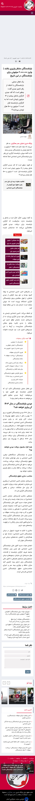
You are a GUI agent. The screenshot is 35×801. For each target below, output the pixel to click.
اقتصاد (24, 758)
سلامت (11, 758)
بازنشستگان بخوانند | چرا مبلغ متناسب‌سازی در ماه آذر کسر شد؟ (19, 620)
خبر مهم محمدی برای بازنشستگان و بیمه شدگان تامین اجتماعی (17, 723)
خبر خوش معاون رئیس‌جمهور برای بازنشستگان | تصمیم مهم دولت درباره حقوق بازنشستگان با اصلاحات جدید (12, 250)
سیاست (31, 758)
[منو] (17, 13)
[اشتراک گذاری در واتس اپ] (19, 590)
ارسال (27, 672)
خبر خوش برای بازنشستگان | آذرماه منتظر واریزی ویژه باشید (16, 631)
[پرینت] (16, 61)
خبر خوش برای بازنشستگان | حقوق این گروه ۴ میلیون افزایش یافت (17, 625)
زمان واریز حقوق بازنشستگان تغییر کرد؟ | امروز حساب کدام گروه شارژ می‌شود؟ (16, 636)
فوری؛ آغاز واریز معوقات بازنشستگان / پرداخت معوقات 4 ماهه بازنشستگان (13, 355)
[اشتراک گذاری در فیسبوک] (13, 590)
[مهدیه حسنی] (29, 136)
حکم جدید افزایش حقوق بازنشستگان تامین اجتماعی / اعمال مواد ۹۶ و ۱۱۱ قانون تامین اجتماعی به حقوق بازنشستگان (12, 282)
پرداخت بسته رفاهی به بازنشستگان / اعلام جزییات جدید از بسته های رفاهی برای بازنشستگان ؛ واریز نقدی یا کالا (12, 266)
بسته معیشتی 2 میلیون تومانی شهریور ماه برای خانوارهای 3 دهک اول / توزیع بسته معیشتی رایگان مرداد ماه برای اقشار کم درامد (12, 242)
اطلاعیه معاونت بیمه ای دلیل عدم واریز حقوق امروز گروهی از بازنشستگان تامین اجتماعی (14, 184)
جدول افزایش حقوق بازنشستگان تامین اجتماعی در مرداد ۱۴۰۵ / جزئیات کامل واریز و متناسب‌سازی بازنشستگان (13, 378)
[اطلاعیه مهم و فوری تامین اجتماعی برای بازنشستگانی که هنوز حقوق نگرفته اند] (24, 274)
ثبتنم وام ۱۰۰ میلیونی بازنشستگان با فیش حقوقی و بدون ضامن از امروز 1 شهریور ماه (13, 345)
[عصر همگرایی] (29, 5)
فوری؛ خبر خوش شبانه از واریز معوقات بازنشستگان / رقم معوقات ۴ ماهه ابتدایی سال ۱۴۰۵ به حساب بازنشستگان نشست (12, 767)
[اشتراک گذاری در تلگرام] (16, 590)
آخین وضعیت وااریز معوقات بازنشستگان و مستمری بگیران (19, 717)
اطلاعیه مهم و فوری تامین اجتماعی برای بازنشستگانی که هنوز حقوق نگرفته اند (12, 274)
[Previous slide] (8, 682)
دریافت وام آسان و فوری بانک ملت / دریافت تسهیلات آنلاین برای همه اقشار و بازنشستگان (14, 366)
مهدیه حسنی (23, 137)
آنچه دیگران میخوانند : (22, 338)
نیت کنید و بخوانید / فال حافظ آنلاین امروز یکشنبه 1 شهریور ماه (17, 743)
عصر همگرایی (10, 792)
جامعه (18, 758)
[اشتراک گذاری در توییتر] (22, 590)
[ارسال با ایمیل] (19, 61)
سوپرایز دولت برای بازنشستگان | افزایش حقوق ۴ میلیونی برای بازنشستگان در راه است (17, 613)
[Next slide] (4, 682)
